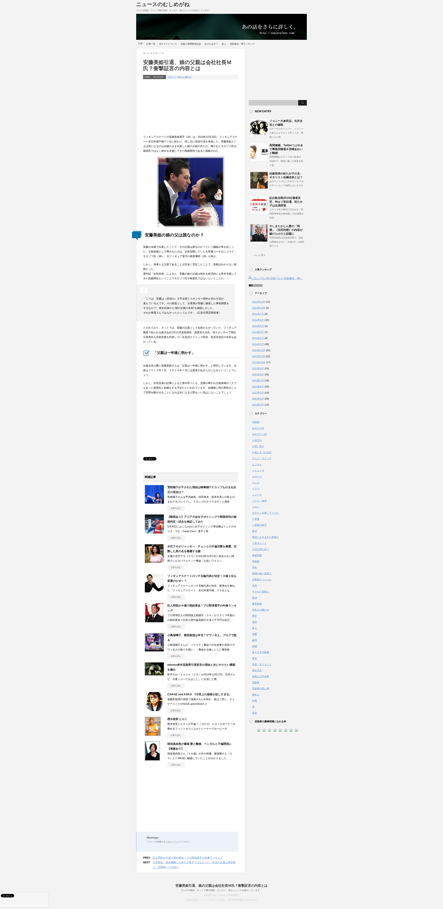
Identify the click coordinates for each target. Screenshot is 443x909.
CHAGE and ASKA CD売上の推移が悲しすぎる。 (199, 694)
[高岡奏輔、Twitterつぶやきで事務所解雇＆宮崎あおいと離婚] (259, 159)
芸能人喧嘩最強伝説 (191, 44)
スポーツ (172, 77)
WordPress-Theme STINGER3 (221, 895)
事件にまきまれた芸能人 (265, 537)
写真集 (255, 561)
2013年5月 (258, 392)
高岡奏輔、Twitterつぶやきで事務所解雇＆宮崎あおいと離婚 (286, 149)
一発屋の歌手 (259, 525)
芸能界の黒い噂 (260, 688)
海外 (254, 622)
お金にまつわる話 (262, 452)
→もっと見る (259, 255)
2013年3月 (258, 404)
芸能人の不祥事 (260, 676)
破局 (254, 640)
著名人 (255, 694)
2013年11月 (258, 356)
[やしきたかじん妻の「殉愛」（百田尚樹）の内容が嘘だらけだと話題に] (259, 240)
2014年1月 (258, 344)
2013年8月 (258, 374)
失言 (254, 585)
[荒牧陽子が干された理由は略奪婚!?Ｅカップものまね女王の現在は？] (154, 502)
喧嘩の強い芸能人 (262, 573)
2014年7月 (258, 314)
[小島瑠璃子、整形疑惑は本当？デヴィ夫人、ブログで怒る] (154, 650)
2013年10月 (258, 362)
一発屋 (255, 519)
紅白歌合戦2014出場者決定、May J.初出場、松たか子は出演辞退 (286, 201)
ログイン (174, 841)
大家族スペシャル (262, 579)
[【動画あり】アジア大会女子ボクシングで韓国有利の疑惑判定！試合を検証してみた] (154, 532)
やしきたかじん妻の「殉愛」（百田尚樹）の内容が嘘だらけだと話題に (286, 230)
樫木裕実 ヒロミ (177, 719)
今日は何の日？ (260, 549)
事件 (254, 531)
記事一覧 (150, 44)
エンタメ (257, 464)
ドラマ (255, 488)
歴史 (254, 615)
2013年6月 (258, 386)
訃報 (254, 700)
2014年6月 (258, 320)
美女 (254, 658)
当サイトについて (168, 44)
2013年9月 (258, 368)
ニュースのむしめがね (163, 4)
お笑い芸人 (258, 446)
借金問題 (257, 555)
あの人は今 (258, 428)
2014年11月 (258, 301)
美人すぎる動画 (260, 652)
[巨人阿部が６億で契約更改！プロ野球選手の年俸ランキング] (154, 620)
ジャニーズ (258, 470)
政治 (254, 597)
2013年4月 (258, 398)
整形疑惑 (257, 603)
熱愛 (254, 634)
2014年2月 (258, 338)
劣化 (254, 567)
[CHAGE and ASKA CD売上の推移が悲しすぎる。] (154, 709)
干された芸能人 (260, 591)
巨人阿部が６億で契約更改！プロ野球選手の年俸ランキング (188, 857)
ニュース (257, 494)
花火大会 (257, 670)
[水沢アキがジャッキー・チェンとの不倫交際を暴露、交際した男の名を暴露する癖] (154, 561)
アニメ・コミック (262, 458)
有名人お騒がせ (184, 77)
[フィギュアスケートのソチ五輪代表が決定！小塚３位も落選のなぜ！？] (154, 591)
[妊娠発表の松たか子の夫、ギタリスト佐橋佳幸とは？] (259, 187)
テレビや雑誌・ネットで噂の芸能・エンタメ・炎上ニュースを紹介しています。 (221, 890)
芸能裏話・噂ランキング (242, 44)
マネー (255, 506)
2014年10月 (258, 307)
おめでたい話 (259, 434)
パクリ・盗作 (259, 500)
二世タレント (259, 543)
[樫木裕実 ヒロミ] (153, 734)
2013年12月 (258, 350)
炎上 (224, 44)
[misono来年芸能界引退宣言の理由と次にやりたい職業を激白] (154, 674)
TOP (140, 43)
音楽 (254, 712)
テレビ (255, 482)
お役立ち (257, 440)
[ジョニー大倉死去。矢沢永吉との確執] (259, 135)
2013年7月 (258, 380)
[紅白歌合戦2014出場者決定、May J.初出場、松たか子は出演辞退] (259, 212)
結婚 (254, 646)
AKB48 (256, 422)
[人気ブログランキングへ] (256, 284)
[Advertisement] (190, 107)
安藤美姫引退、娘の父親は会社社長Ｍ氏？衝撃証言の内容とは (221, 885)
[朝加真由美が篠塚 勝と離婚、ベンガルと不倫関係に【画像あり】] (152, 759)
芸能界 (255, 682)
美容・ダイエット (262, 664)
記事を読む (176, 508)
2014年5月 (258, 326)
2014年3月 (258, 332)
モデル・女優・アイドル (265, 513)
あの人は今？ (211, 44)
